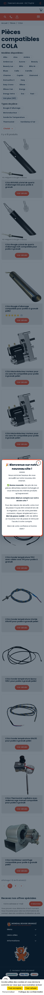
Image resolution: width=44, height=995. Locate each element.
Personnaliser (8, 992)
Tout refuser (31, 988)
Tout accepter (15, 988)
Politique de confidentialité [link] (30, 992)
